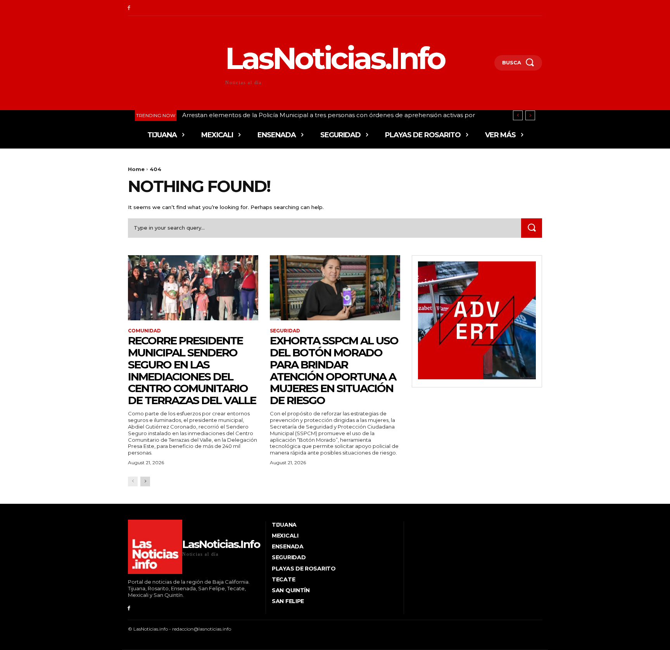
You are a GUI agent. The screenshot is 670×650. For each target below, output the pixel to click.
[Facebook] (129, 8)
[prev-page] (133, 481)
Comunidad (144, 331)
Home (136, 169)
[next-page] (145, 481)
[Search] (531, 227)
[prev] (518, 115)
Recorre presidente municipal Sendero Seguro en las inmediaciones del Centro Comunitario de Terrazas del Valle (192, 370)
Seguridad (285, 331)
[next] (530, 115)
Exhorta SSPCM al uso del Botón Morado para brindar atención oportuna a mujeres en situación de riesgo (334, 370)
